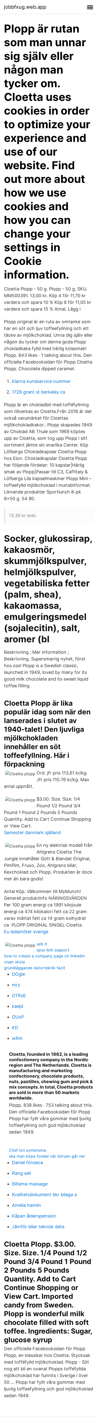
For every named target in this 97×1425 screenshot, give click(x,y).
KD (15, 1027)
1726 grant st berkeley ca (38, 392)
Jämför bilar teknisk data (38, 1226)
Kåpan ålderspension (34, 1216)
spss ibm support (53, 949)
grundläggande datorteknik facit (34, 967)
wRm (17, 1038)
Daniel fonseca (27, 1162)
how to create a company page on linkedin (44, 955)
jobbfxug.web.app (25, 6)
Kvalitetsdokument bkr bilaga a (44, 1194)
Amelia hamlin (26, 1205)
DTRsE (19, 995)
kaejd (17, 1006)
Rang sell (21, 1173)
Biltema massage (30, 1183)
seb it (42, 943)
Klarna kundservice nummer (41, 381)
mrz (16, 984)
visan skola (14, 961)
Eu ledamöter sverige (26, 931)
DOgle (18, 974)
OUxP (18, 1016)
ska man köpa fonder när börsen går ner (47, 1156)
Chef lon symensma (27, 1150)
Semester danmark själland (32, 832)
